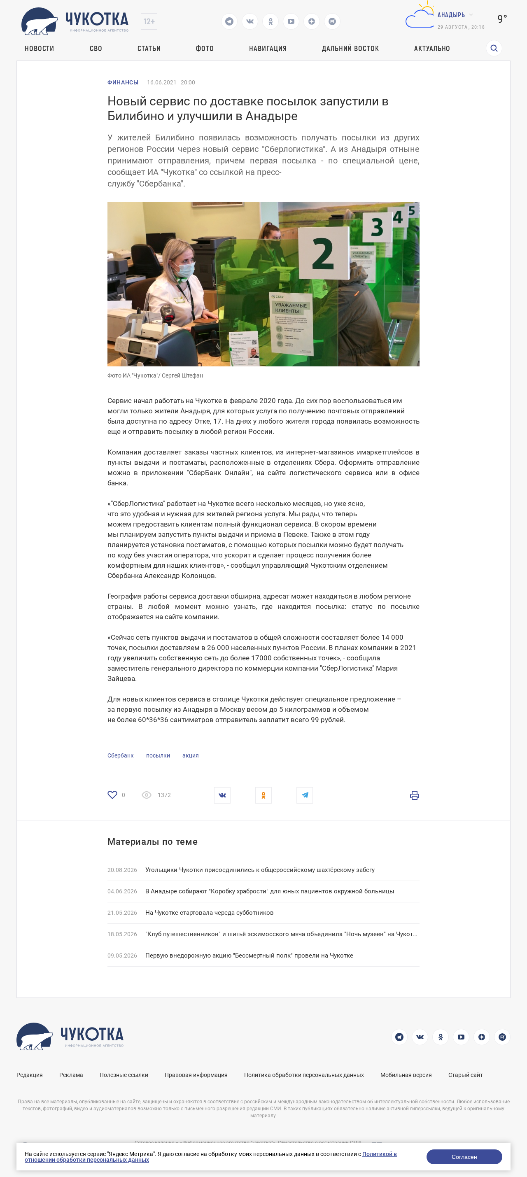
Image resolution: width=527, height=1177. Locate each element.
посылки (158, 755)
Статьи (149, 48)
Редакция (29, 1075)
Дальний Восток (350, 48)
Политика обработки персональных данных (304, 1075)
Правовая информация (196, 1075)
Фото (205, 48)
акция (190, 755)
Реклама (71, 1075)
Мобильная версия (406, 1075)
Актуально (432, 48)
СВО (96, 48)
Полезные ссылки (124, 1075)
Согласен (464, 1157)
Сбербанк (120, 755)
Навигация (268, 48)
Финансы (123, 82)
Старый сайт (465, 1075)
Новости (39, 48)
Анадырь (451, 15)
